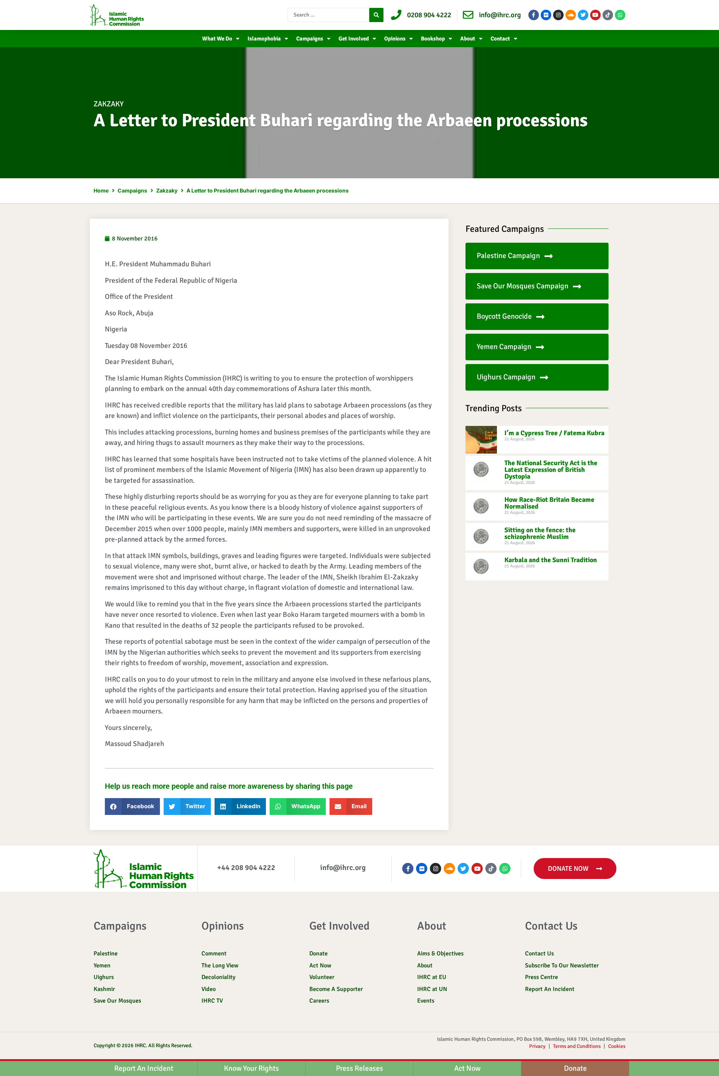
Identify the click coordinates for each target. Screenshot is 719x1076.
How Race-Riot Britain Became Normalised (549, 502)
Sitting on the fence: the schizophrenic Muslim (540, 533)
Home (101, 190)
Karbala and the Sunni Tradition (550, 560)
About (467, 38)
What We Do (217, 38)
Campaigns (309, 38)
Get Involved (354, 38)
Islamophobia (264, 38)
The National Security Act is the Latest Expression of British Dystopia (550, 470)
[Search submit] (376, 15)
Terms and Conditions (577, 1046)
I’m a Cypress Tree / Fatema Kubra (554, 433)
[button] (132, 806)
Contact (500, 38)
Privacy (537, 1046)
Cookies (616, 1046)
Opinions (395, 38)
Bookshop (433, 38)
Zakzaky (109, 104)
